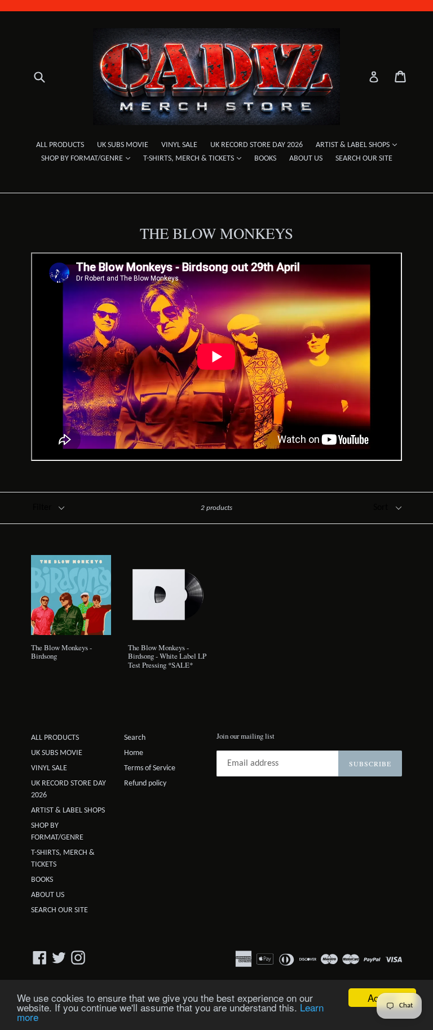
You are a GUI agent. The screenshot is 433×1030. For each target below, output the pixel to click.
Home (133, 753)
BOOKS (265, 158)
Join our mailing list (245, 736)
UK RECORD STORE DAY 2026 (256, 145)
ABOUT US (305, 158)
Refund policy (145, 783)
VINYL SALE (179, 145)
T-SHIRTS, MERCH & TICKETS (195, 158)
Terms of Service (149, 768)
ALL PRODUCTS (60, 145)
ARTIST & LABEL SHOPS (359, 144)
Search (134, 738)
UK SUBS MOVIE (122, 145)
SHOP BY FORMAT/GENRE (88, 158)
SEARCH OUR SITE (363, 158)
